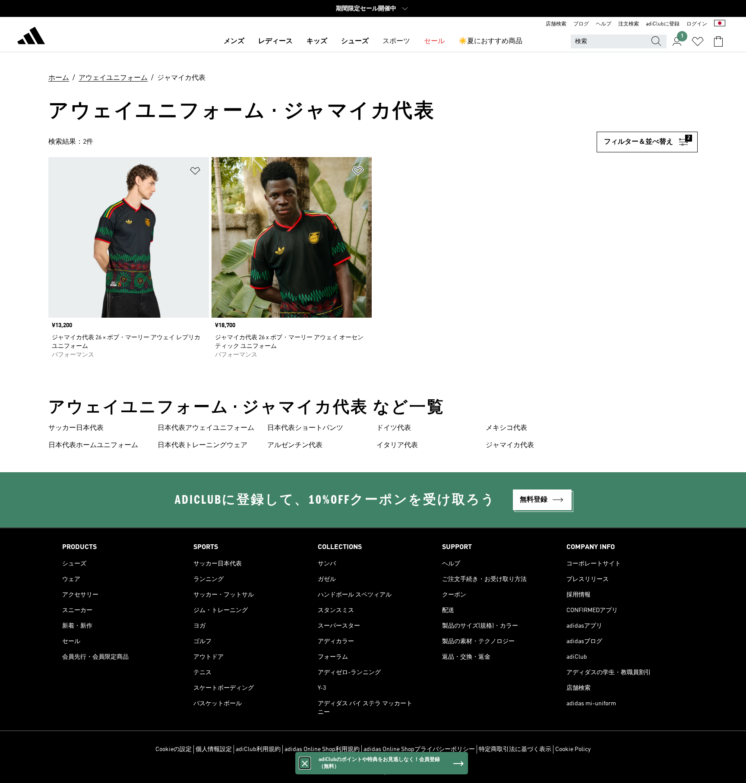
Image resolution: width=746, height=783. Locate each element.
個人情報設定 (214, 749)
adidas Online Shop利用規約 (322, 749)
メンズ (234, 41)
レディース (275, 41)
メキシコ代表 (506, 428)
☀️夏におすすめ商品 (490, 41)
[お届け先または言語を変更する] (720, 24)
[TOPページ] (31, 37)
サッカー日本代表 (76, 428)
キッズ (317, 41)
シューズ (355, 41)
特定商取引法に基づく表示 (515, 749)
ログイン (696, 24)
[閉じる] (305, 763)
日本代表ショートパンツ (305, 428)
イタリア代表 (397, 445)
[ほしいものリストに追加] (195, 172)
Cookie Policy (573, 749)
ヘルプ (603, 24)
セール (434, 41)
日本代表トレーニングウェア (202, 445)
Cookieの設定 (173, 749)
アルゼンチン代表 (294, 445)
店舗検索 (556, 24)
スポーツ (396, 41)
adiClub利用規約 (258, 749)
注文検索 (628, 24)
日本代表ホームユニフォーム (93, 445)
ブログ (581, 24)
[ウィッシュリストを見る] (697, 41)
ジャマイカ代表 (510, 445)
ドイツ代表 (393, 428)
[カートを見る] (718, 41)
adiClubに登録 (663, 24)
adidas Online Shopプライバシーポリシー (419, 749)
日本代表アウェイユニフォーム (206, 428)
